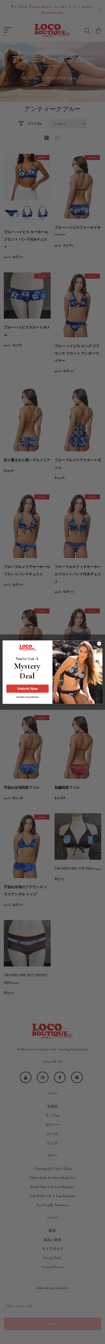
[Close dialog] (99, 643)
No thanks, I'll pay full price (27, 697)
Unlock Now (27, 689)
